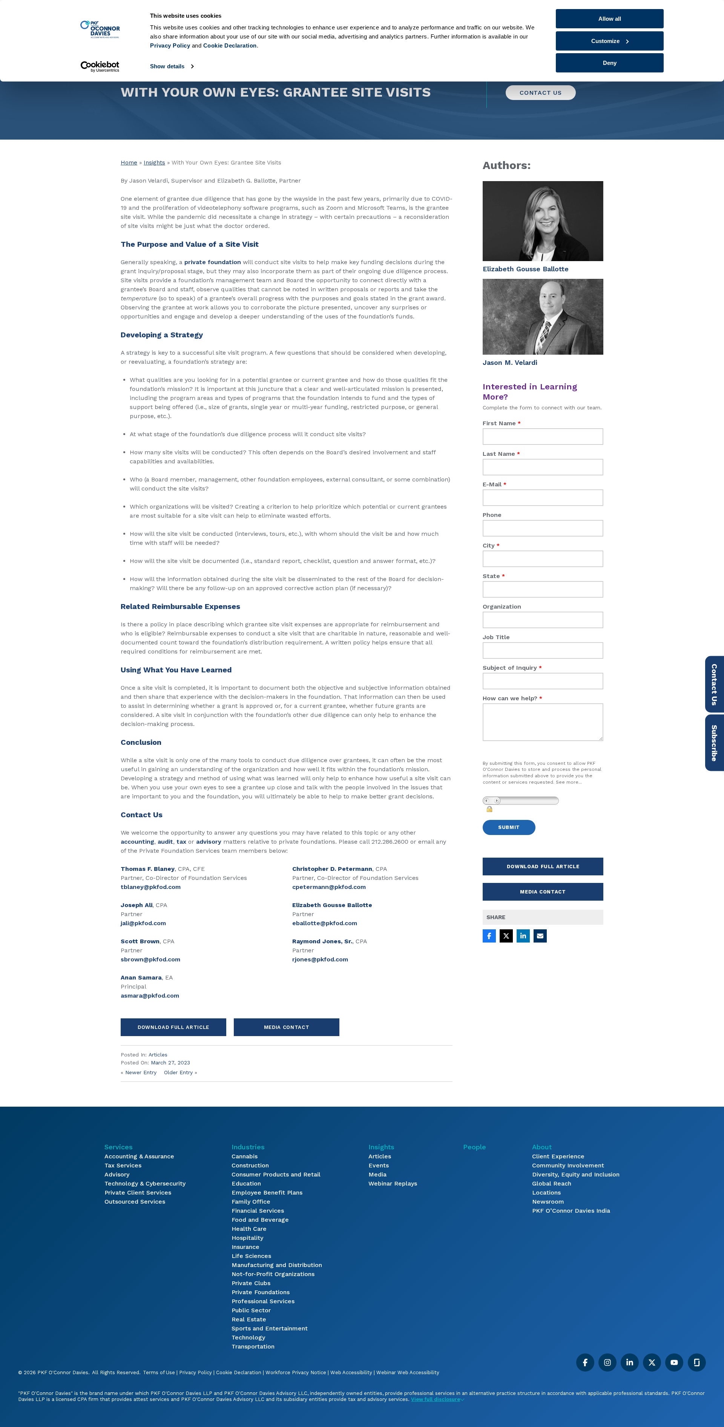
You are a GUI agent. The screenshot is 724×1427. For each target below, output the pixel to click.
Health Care (249, 1228)
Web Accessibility (351, 1372)
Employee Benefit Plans (267, 1192)
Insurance (245, 1246)
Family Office (251, 1201)
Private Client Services (137, 1192)
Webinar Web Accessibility (407, 1372)
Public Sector (251, 1310)
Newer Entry (140, 1072)
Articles (158, 1055)
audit (165, 841)
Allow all (609, 18)
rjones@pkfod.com (320, 959)
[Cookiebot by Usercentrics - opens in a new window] (100, 66)
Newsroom (548, 1201)
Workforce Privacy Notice (295, 1372)
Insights (154, 162)
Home (129, 162)
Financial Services (258, 1210)
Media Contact (286, 1027)
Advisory (116, 1174)
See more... (569, 782)
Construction (250, 1165)
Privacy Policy (195, 1372)
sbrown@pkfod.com (150, 959)
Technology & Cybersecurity (145, 1183)
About (542, 1147)
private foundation (212, 262)
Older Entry (178, 1072)
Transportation (253, 1346)
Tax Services (122, 1165)
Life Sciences (251, 1255)
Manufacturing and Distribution (277, 1265)
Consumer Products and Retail (276, 1174)
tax (181, 841)
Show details (167, 66)
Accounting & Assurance (139, 1156)
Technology (248, 1337)
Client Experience (558, 1156)
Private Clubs (251, 1283)
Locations (546, 1192)
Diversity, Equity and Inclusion (576, 1174)
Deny (610, 63)
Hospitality (247, 1237)
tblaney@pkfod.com (151, 886)
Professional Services (263, 1301)
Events (378, 1165)
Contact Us (541, 92)
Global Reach (551, 1183)
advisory (208, 841)
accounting (137, 841)
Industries (248, 1147)
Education (246, 1183)
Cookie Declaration (238, 1372)
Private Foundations (261, 1292)
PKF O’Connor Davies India (571, 1210)
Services (118, 1147)
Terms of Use (159, 1372)
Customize (605, 41)
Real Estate (249, 1319)
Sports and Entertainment (270, 1328)
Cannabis (245, 1156)
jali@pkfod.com (143, 923)
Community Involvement (568, 1165)
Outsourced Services (134, 1201)
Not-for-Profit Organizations (273, 1274)
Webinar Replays (392, 1183)
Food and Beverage (260, 1219)
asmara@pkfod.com (150, 995)
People (474, 1147)
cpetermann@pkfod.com (329, 886)
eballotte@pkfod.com (324, 923)
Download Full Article (173, 1027)
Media (377, 1174)
